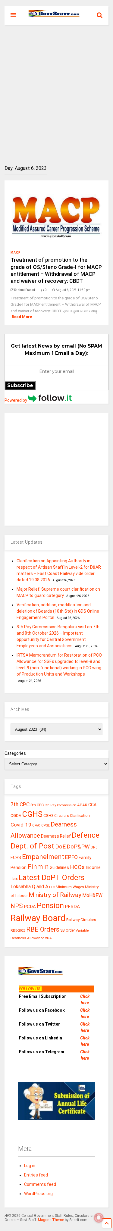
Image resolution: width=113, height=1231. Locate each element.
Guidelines (59, 867)
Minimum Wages (70, 887)
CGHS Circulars (56, 816)
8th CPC (37, 805)
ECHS (16, 857)
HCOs (77, 867)
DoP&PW (78, 846)
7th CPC (20, 804)
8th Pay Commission (60, 805)
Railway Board (38, 918)
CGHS (32, 814)
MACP (16, 252)
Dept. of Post (32, 846)
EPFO (71, 857)
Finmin (38, 867)
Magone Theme (51, 1220)
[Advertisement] (56, 90)
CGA (92, 804)
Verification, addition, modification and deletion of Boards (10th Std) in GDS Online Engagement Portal (58, 611)
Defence (85, 835)
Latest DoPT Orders (52, 877)
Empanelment (43, 857)
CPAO (36, 825)
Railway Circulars (81, 919)
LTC (52, 887)
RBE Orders (42, 929)
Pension (50, 905)
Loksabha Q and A (29, 886)
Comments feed (40, 1184)
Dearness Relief (56, 836)
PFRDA (72, 906)
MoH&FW (92, 895)
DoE (60, 846)
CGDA (16, 815)
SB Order (67, 930)
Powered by (16, 400)
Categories (15, 753)
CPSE (45, 825)
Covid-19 (21, 825)
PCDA (30, 906)
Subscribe (20, 385)
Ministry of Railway (55, 894)
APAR (82, 805)
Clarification (80, 816)
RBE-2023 (18, 930)
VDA (48, 938)
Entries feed (36, 1175)
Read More (22, 316)
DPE (94, 847)
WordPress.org (38, 1193)
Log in (29, 1165)
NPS (17, 906)
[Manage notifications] (99, 1218)
